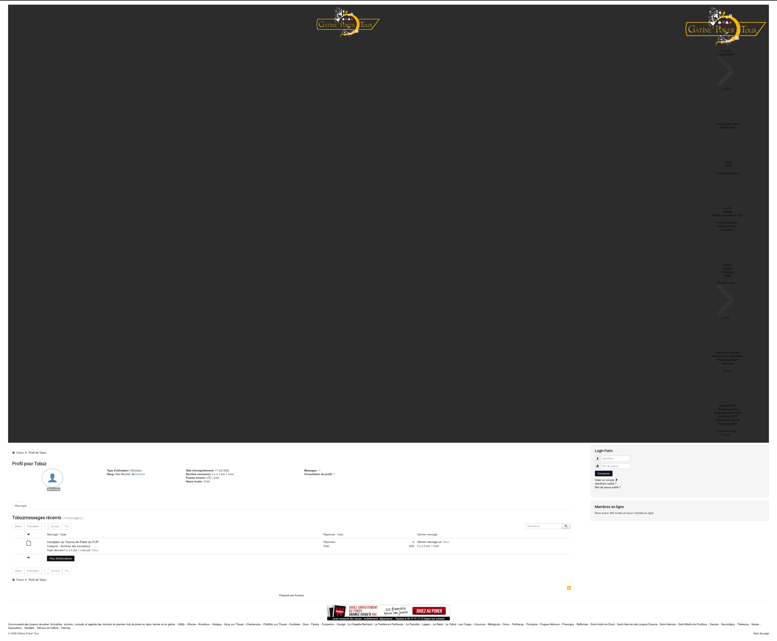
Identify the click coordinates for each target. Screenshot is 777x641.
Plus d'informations (61, 558)
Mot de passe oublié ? (608, 487)
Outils (727, 275)
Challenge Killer (728, 360)
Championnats (726, 283)
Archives (727, 363)
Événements (727, 127)
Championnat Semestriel (727, 356)
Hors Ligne (53, 489)
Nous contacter (726, 226)
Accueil (725, 50)
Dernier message (427, 542)
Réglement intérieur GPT (727, 215)
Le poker (726, 230)
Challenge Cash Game (728, 413)
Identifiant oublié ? (605, 483)
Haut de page (761, 633)
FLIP (728, 166)
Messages (21, 505)
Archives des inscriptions (75, 546)
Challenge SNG (727, 424)
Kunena (299, 595)
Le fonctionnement (727, 173)
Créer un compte (605, 480)
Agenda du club (726, 431)
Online (727, 371)
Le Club (727, 89)
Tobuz (94, 550)
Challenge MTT (727, 416)
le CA (727, 208)
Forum (726, 434)
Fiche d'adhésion (727, 222)
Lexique (728, 268)
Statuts (727, 211)
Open (728, 162)
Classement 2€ (728, 405)
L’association (726, 54)
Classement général (727, 352)
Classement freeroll (727, 420)
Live (726, 317)
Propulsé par (287, 595)
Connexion (604, 473)
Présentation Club (727, 124)
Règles (727, 264)
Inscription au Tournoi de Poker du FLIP (73, 542)
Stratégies (727, 272)
